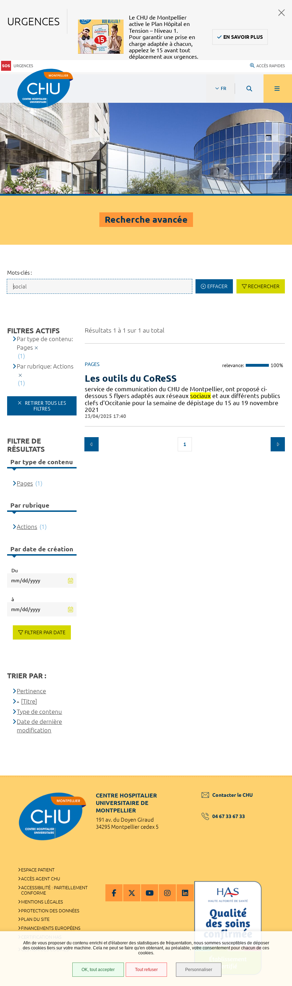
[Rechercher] (249, 88)
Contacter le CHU (232, 795)
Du (14, 570)
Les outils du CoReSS (131, 378)
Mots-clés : (19, 273)
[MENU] (278, 88)
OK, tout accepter (98, 969)
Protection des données (50, 910)
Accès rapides (270, 66)
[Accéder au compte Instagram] (167, 892)
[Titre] (29, 701)
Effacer (217, 286)
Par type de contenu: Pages (45, 343)
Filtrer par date (45, 632)
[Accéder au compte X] (131, 892)
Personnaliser (198, 969)
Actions (27, 526)
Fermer (281, 12)
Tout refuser (146, 969)
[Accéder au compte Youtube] (149, 892)
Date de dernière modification (39, 725)
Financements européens (50, 928)
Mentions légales (42, 901)
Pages (25, 483)
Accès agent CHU (40, 878)
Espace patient (37, 869)
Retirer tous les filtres (45, 406)
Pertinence (31, 691)
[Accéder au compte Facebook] (113, 892)
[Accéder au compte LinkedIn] (185, 892)
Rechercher (264, 286)
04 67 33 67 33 (228, 816)
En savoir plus (243, 37)
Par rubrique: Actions (45, 366)
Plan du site (35, 919)
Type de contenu (39, 711)
